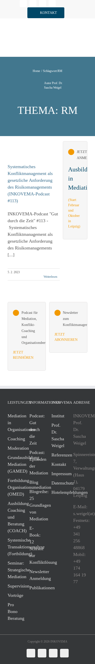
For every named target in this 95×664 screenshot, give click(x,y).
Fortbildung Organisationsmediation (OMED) (13, 487)
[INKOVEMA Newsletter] (75, 190)
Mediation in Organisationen (13, 422)
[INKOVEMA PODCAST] (27, 336)
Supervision (13, 586)
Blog (33, 482)
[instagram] (42, 3)
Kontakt (57, 464)
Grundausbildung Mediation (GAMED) (13, 464)
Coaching (13, 438)
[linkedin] (23, 3)
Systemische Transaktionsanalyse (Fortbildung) (13, 547)
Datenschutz (57, 483)
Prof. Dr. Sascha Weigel (57, 435)
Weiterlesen (50, 276)
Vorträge (13, 595)
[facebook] (32, 3)
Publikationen (35, 587)
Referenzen (57, 454)
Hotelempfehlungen (57, 492)
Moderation (13, 448)
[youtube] (52, 3)
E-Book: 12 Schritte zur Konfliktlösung (35, 545)
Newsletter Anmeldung (35, 575)
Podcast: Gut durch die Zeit (35, 429)
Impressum (57, 473)
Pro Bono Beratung (13, 611)
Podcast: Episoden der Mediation (35, 462)
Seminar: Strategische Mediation (13, 569)
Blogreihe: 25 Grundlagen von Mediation (35, 505)
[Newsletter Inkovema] (68, 327)
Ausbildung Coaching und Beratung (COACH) (13, 517)
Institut (57, 415)
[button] (46, 12)
